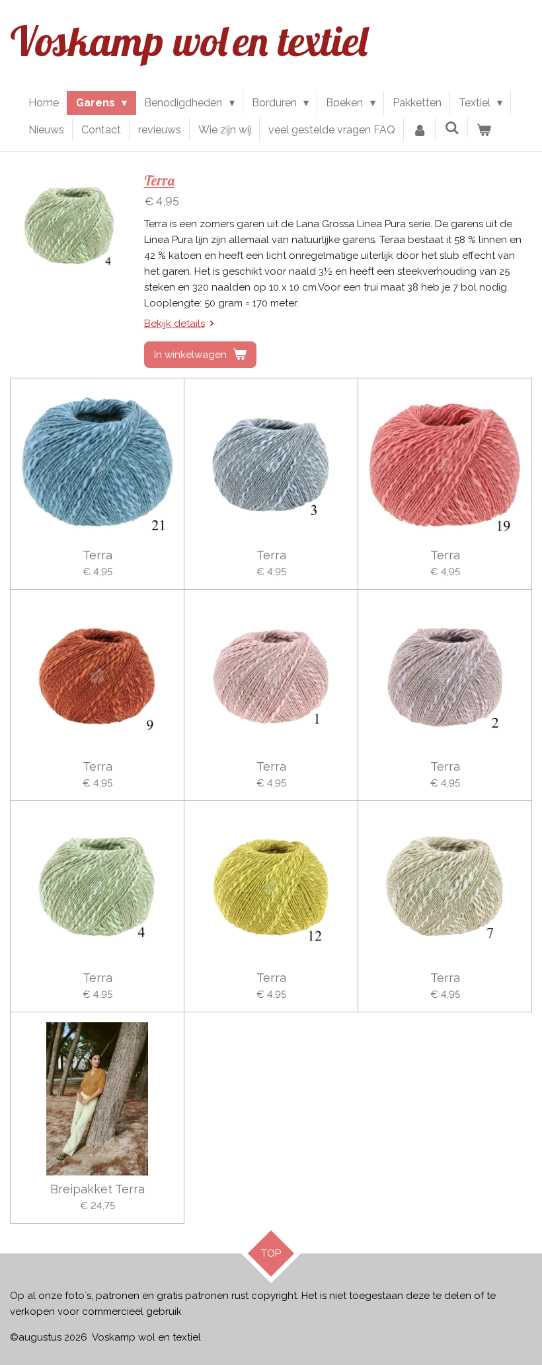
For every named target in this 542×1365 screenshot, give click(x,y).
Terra (159, 180)
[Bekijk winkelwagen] (484, 130)
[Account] (420, 130)
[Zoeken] (451, 127)
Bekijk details (174, 324)
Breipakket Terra (97, 1189)
